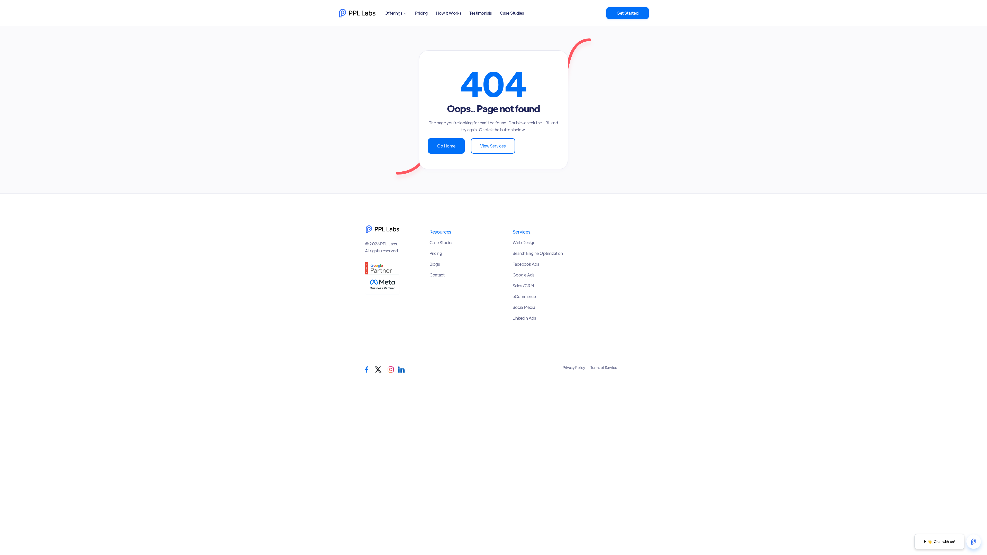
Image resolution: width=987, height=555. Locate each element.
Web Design (524, 242)
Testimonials (480, 13)
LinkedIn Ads (524, 318)
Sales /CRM (523, 286)
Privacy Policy (574, 367)
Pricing (421, 13)
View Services (493, 146)
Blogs (434, 264)
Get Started (627, 13)
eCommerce (524, 296)
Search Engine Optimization (538, 253)
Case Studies (512, 13)
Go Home (446, 146)
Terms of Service (603, 367)
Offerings (394, 13)
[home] (357, 13)
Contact (437, 275)
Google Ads (523, 275)
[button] (396, 13)
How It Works (448, 13)
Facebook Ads (526, 264)
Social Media (524, 307)
